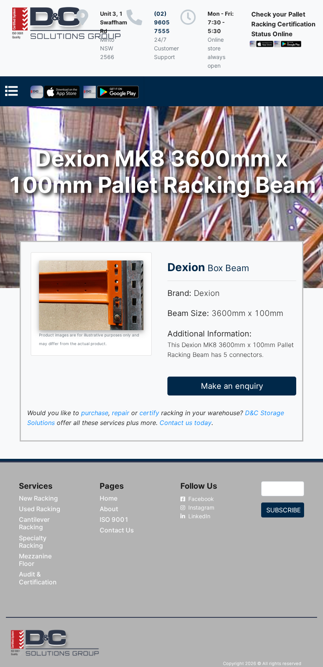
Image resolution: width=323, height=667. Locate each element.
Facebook (200, 498)
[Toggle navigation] (72, 91)
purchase (94, 413)
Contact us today (186, 423)
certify (149, 413)
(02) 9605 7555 (162, 22)
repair (120, 413)
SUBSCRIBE (283, 510)
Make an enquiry (232, 386)
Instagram (200, 507)
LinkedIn (198, 516)
